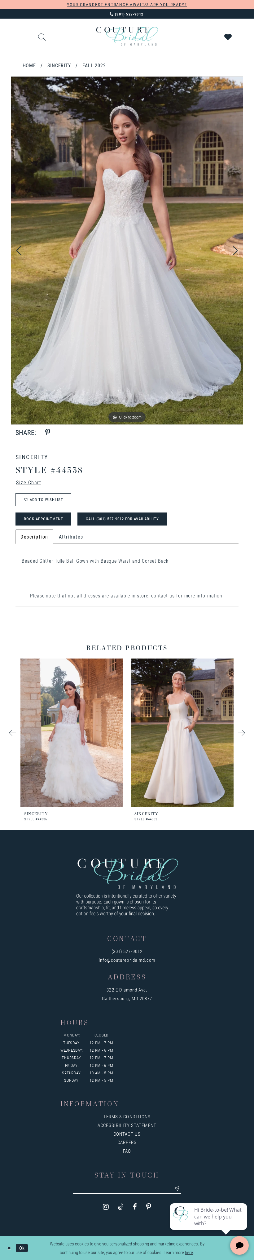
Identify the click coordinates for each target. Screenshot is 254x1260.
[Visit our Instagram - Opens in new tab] (106, 1207)
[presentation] (71, 733)
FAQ (127, 1151)
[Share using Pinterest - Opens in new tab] (47, 432)
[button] (26, 36)
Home (29, 65)
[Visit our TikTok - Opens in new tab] (121, 1207)
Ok (22, 1248)
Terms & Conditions (127, 1116)
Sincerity (59, 65)
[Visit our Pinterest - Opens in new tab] (148, 1207)
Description (34, 536)
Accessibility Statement (127, 1125)
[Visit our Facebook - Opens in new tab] (135, 1207)
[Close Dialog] (9, 1248)
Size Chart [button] (28, 482)
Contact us (127, 1134)
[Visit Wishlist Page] (228, 36)
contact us (163, 595)
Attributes (71, 536)
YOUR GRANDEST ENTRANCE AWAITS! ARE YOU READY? (127, 4)
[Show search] (42, 36)
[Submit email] (177, 1189)
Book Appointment (43, 518)
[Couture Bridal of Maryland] (127, 36)
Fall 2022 (94, 65)
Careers (126, 1142)
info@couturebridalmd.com (127, 960)
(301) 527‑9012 (127, 951)
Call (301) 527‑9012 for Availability (122, 518)
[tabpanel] (127, 250)
